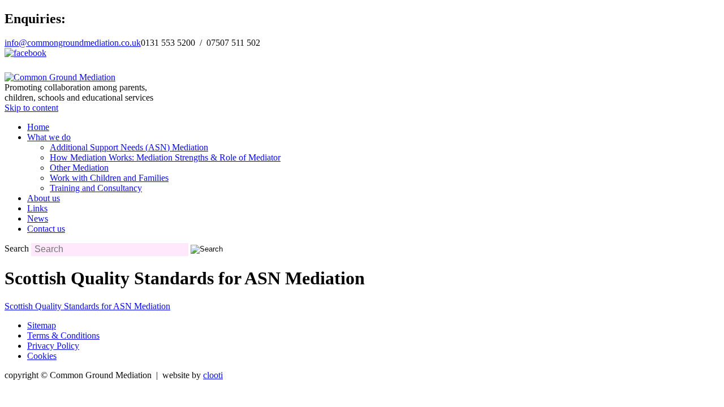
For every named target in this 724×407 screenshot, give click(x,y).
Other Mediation (79, 167)
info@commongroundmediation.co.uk (73, 42)
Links (37, 208)
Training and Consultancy (96, 188)
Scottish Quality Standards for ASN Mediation (87, 306)
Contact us (46, 228)
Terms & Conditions (63, 335)
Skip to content (31, 107)
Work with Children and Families (109, 178)
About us (43, 198)
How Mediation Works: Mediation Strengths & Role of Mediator (165, 157)
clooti (213, 375)
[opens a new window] (25, 53)
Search (17, 248)
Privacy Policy (53, 345)
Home (38, 127)
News (37, 218)
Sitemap (41, 325)
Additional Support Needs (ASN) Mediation (129, 147)
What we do (49, 137)
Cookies (42, 356)
